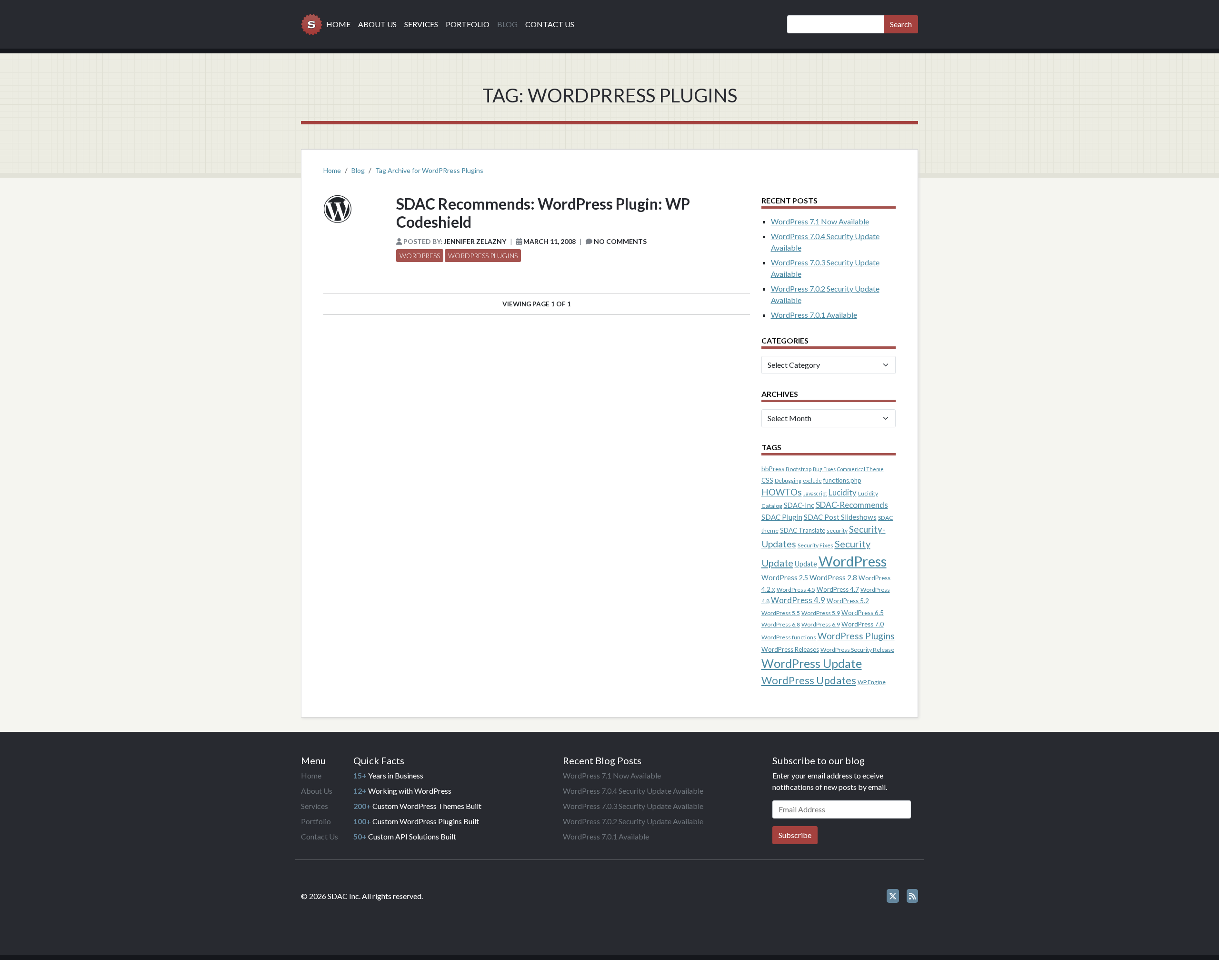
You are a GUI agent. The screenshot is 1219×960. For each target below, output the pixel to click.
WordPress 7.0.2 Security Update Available (633, 821)
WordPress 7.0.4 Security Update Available (633, 790)
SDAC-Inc (799, 505)
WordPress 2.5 (784, 578)
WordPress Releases (790, 649)
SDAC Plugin (781, 517)
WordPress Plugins (483, 256)
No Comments (620, 241)
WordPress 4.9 (798, 600)
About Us (377, 24)
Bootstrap (798, 469)
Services (421, 24)
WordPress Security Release (857, 649)
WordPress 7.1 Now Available (820, 221)
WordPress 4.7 (838, 589)
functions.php (842, 480)
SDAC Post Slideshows (840, 517)
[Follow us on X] (893, 896)
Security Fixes (815, 545)
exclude (812, 480)
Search (901, 24)
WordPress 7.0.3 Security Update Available (633, 805)
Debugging (788, 480)
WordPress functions (788, 637)
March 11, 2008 (549, 241)
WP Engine (872, 682)
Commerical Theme (860, 469)
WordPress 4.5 (796, 589)
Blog (507, 24)
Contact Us (549, 24)
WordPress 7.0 (862, 624)
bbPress (772, 469)
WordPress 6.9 (820, 624)
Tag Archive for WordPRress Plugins (429, 170)
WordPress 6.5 (862, 612)
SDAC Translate (802, 530)
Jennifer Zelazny (475, 241)
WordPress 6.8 (780, 624)
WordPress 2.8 (833, 577)
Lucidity (843, 492)
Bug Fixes (824, 469)
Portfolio (468, 24)
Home (338, 24)
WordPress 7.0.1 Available (814, 314)
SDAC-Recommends (852, 505)
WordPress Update (811, 663)
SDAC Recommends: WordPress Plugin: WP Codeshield (543, 212)
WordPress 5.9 (820, 612)
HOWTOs (781, 491)
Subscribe (795, 834)
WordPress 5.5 (780, 612)
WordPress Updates (808, 680)
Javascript (815, 493)
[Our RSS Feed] (912, 896)
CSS (767, 480)
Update (806, 564)
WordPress (420, 256)
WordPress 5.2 (848, 601)
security (837, 530)
